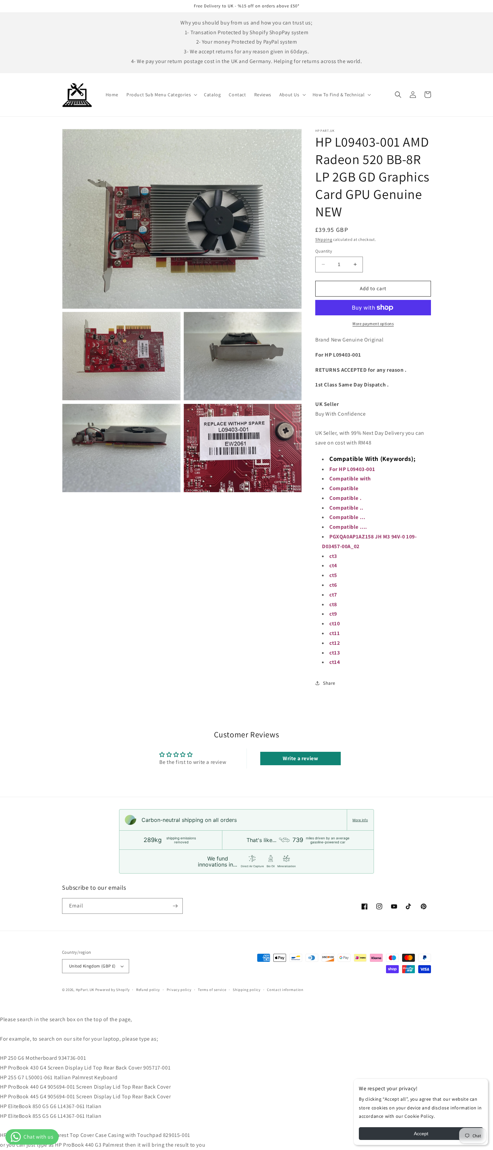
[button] (161, 95)
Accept (421, 1133)
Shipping (323, 239)
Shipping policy (247, 989)
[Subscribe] (175, 906)
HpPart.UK (85, 989)
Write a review (300, 758)
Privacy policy (179, 989)
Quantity (323, 251)
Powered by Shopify (112, 989)
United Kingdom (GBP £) (92, 966)
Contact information (285, 989)
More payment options (373, 323)
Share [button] (329, 683)
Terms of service (212, 989)
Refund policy (148, 989)
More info (360, 820)
